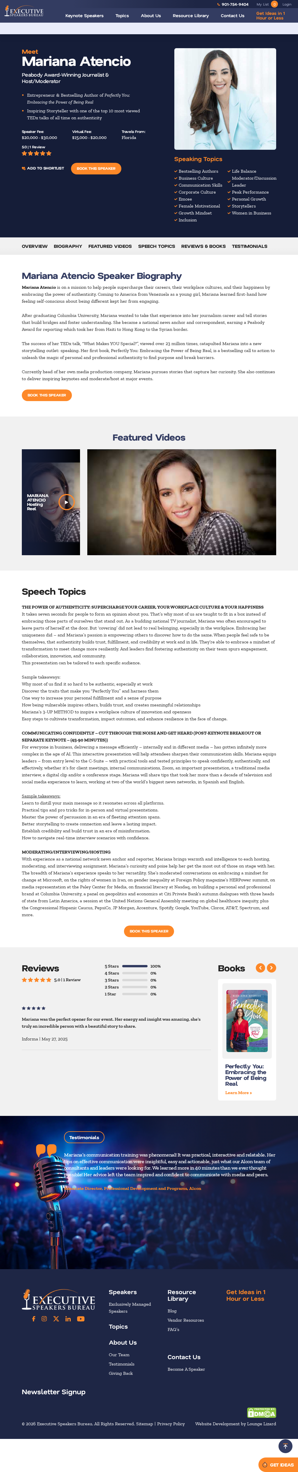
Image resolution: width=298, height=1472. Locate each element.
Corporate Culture (197, 192)
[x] (56, 1318)
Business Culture (196, 178)
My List (266, 4)
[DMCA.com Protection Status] (261, 1412)
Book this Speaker (96, 168)
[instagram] (44, 1318)
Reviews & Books (203, 246)
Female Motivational (199, 206)
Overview (35, 246)
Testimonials (249, 246)
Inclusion (188, 220)
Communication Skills (200, 185)
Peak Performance (250, 192)
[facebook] (33, 1318)
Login (287, 4)
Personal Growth (249, 199)
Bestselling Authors (198, 171)
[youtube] (80, 1318)
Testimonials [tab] (84, 1137)
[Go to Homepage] (23, 11)
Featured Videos (110, 246)
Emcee (185, 199)
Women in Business (251, 213)
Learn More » (238, 1092)
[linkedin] (68, 1318)
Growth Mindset (195, 213)
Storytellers (244, 206)
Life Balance (244, 171)
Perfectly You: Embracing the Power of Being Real (246, 1074)
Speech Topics (156, 246)
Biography (68, 246)
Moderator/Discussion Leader (254, 181)
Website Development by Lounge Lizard (235, 1423)
